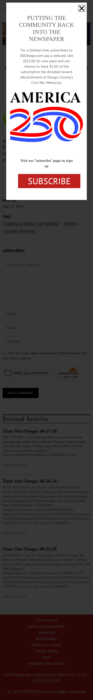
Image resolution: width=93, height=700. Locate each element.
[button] (81, 8)
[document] (46, 350)
